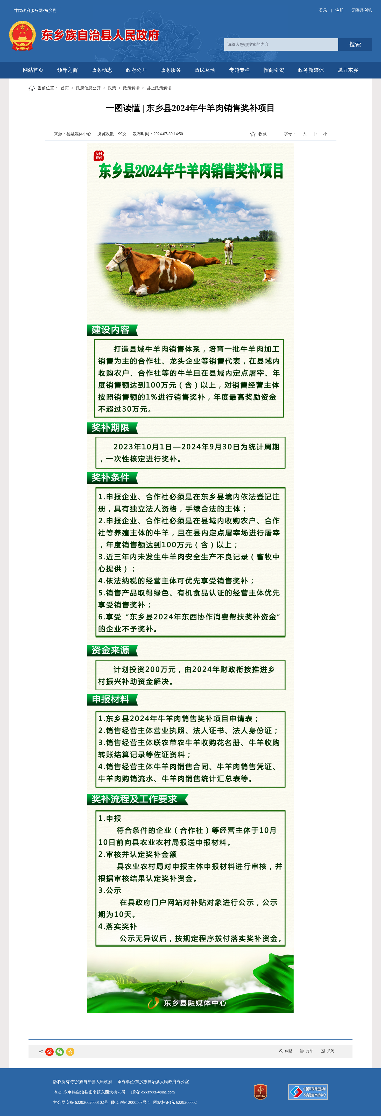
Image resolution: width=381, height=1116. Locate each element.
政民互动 (205, 70)
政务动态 (101, 70)
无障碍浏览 (361, 10)
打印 (309, 1051)
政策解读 (131, 88)
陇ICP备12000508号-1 (130, 1102)
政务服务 (170, 70)
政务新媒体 (311, 70)
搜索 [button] (355, 44)
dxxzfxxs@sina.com (158, 1092)
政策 (112, 88)
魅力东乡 (347, 70)
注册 (339, 10)
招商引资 (274, 70)
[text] (281, 44)
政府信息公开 (88, 88)
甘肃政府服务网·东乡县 (35, 10)
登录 (323, 10)
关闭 (330, 1051)
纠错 (288, 1051)
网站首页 (33, 70)
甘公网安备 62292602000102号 (80, 1102)
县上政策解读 (159, 88)
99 (120, 134)
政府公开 (136, 70)
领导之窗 (67, 70)
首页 (65, 88)
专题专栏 (239, 70)
